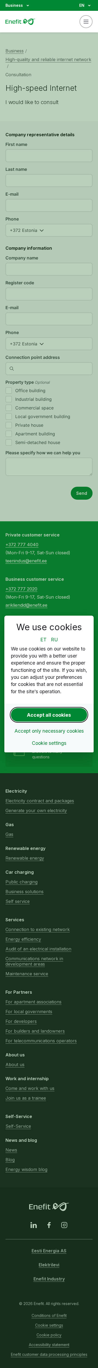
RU (54, 639)
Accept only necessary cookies (49, 731)
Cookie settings (49, 743)
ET (43, 639)
